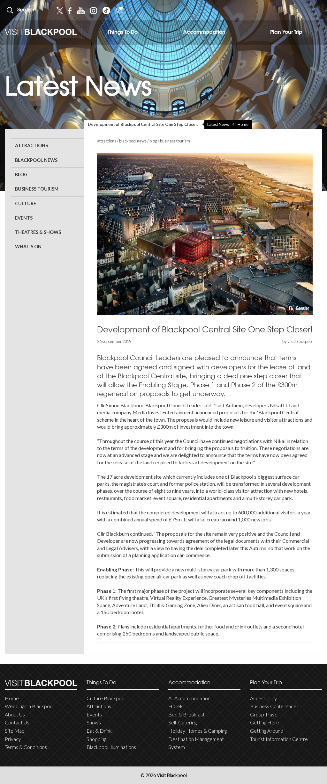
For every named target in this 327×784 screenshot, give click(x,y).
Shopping (96, 739)
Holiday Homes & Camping (197, 731)
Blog (21, 174)
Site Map (15, 731)
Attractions (31, 145)
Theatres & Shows (38, 232)
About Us (15, 714)
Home (243, 124)
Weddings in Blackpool (29, 706)
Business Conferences (274, 706)
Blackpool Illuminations (111, 747)
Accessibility (263, 698)
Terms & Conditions (26, 747)
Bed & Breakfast (186, 714)
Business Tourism (36, 189)
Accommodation (204, 32)
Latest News (218, 124)
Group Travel (264, 714)
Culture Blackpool (106, 698)
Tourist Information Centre (279, 739)
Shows (94, 722)
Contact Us (17, 722)
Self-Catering (182, 722)
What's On (28, 246)
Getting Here (264, 722)
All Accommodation (189, 698)
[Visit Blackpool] (41, 32)
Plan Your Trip (286, 32)
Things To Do (123, 32)
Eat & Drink (99, 731)
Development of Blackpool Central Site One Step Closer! (143, 124)
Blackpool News (36, 160)
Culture (25, 203)
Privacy (13, 739)
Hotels (175, 706)
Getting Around (266, 731)
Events (24, 218)
